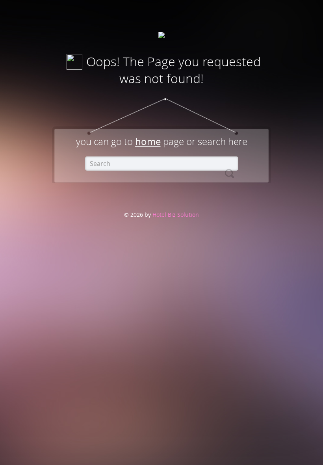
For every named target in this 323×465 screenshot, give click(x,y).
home (148, 141)
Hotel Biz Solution (175, 214)
